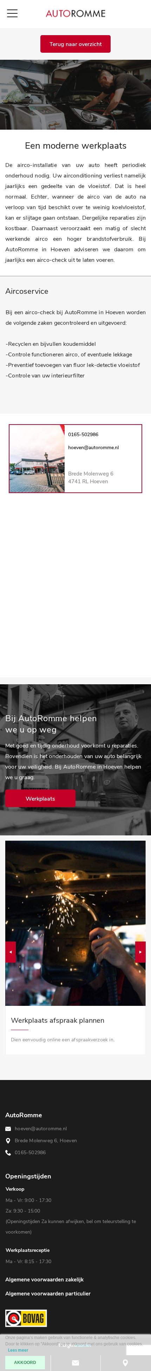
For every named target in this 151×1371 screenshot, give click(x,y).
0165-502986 (83, 434)
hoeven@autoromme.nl (93, 447)
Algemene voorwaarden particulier (48, 1293)
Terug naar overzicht (76, 44)
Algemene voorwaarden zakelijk (44, 1279)
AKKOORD (25, 1362)
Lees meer (18, 1350)
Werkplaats (40, 798)
